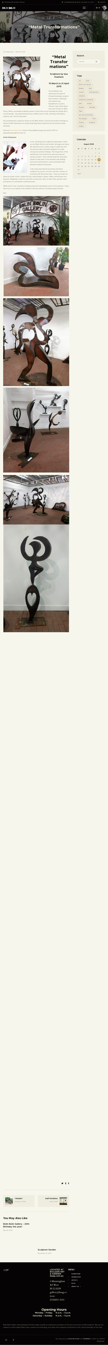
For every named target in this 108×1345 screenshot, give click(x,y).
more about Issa (16, 130)
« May (78, 174)
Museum (81, 107)
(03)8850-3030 (57, 1299)
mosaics (89, 103)
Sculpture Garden (47, 1249)
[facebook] (99, 8)
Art (80, 81)
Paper (81, 111)
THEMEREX (86, 1339)
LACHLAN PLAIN (73, 1339)
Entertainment (94, 92)
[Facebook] (68, 1183)
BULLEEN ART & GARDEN (57, 1273)
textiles (81, 126)
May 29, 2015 (7, 1230)
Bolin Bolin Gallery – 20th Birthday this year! (16, 1225)
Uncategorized (8, 52)
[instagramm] (97, 8)
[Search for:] (89, 61)
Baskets (81, 88)
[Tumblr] (65, 1183)
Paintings (92, 107)
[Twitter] (62, 1183)
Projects (81, 122)
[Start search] (98, 2)
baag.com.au (56, 1276)
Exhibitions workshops (86, 100)
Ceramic (81, 92)
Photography (83, 119)
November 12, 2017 (44, 1253)
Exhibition (82, 96)
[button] (84, 7)
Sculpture (92, 122)
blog (90, 88)
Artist (87, 81)
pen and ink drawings (86, 115)
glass (80, 103)
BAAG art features (85, 84)
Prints (94, 119)
